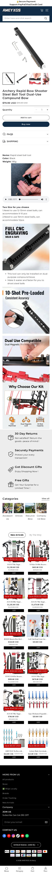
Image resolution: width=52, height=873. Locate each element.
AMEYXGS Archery (29, 860)
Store (5, 784)
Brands (6, 793)
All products (8, 779)
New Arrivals (8, 803)
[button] (46, 10)
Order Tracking (9, 798)
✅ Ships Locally (10, 789)
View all (45, 498)
